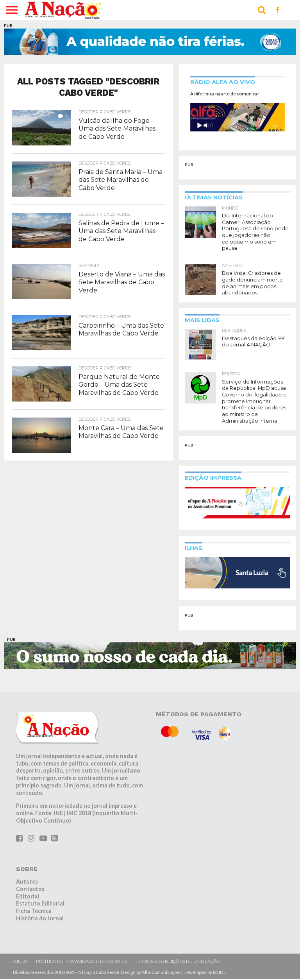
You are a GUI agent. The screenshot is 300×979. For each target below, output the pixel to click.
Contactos (30, 889)
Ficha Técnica (34, 910)
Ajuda (20, 961)
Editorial (27, 896)
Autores (27, 881)
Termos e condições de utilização (177, 961)
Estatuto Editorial (40, 903)
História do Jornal (40, 918)
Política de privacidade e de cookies (81, 961)
